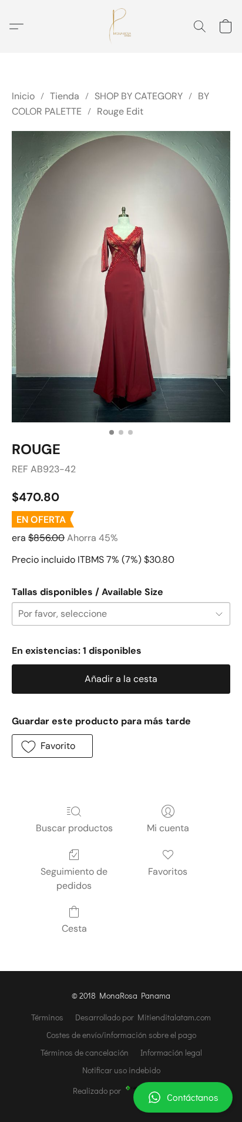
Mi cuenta (168, 828)
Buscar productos (74, 828)
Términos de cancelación (85, 1052)
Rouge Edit (120, 111)
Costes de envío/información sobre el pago (121, 1034)
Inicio (23, 96)
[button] (121, 1097)
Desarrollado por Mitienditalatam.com (143, 1017)
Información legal (171, 1052)
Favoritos (167, 871)
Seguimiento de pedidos (74, 878)
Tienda (64, 96)
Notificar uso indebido (121, 1070)
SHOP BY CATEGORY (139, 96)
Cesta (74, 928)
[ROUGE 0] (121, 276)
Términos (47, 1017)
